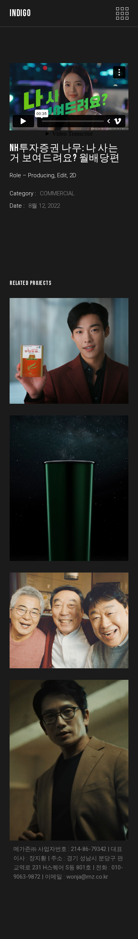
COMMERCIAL (57, 193)
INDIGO (20, 13)
